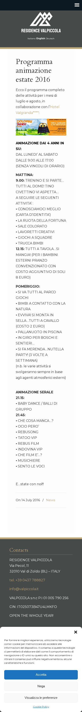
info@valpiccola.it (24, 589)
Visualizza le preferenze (41, 697)
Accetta (41, 674)
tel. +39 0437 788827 (27, 580)
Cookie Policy (41, 706)
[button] (76, 632)
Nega (41, 686)
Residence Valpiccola (41, 22)
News (50, 500)
